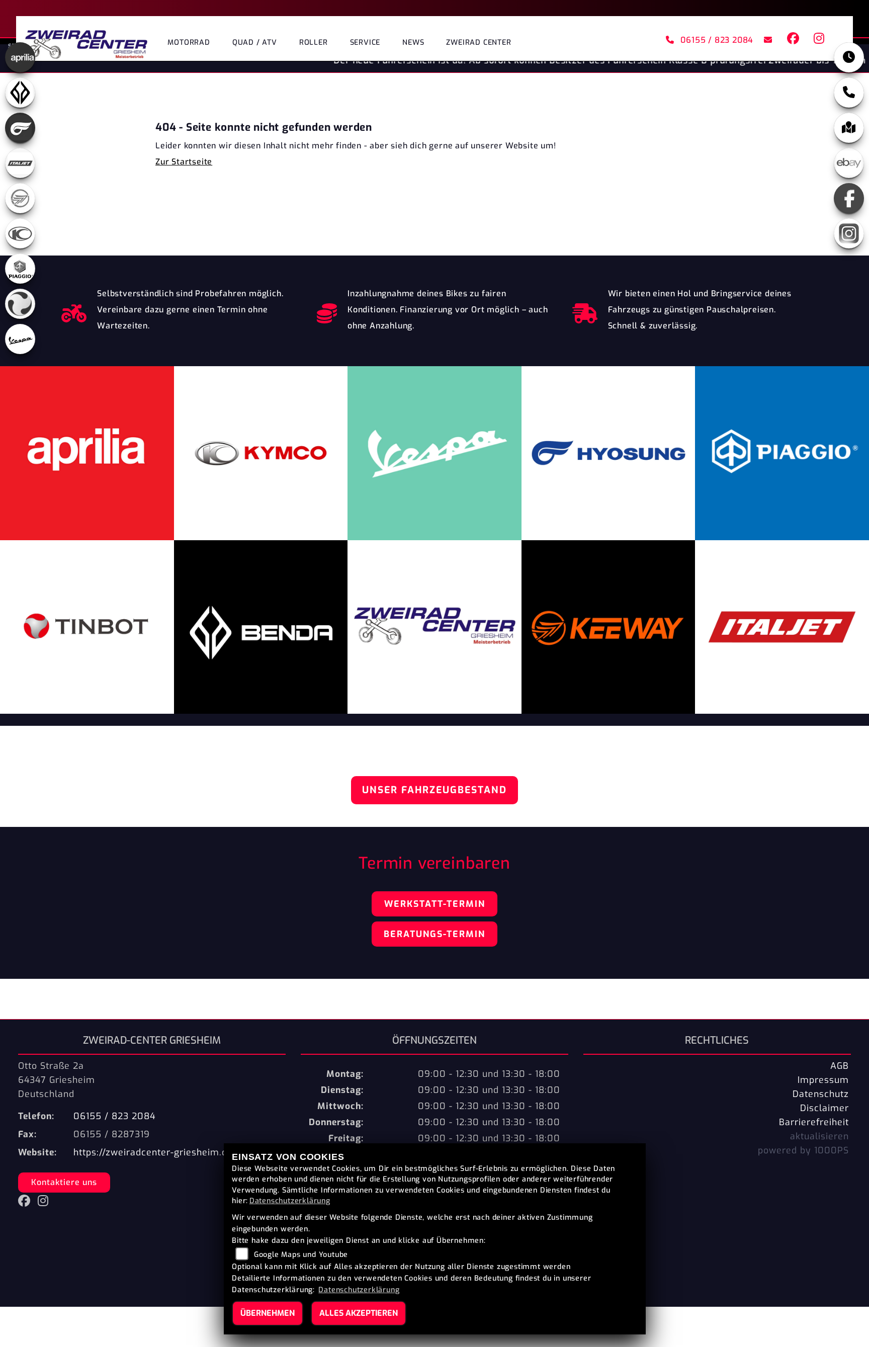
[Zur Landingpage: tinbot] (20, 304)
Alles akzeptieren (358, 1313)
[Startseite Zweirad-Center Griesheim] (86, 41)
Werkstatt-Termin (434, 904)
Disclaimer (824, 1108)
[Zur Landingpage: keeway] (20, 198)
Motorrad (188, 42)
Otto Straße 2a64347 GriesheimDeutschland (56, 1080)
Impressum (823, 1080)
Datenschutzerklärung (289, 1201)
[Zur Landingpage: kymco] (20, 233)
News (413, 42)
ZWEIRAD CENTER (478, 42)
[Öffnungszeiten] (849, 57)
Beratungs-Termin (434, 934)
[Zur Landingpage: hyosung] (20, 128)
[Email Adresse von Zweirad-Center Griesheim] (766, 40)
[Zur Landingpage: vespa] (20, 339)
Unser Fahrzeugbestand (434, 790)
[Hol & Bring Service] (585, 311)
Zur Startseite (183, 161)
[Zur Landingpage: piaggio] (20, 269)
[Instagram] (849, 233)
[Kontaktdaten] (849, 92)
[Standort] (849, 128)
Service (365, 42)
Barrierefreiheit (814, 1122)
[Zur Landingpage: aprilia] (20, 57)
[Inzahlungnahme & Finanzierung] (327, 311)
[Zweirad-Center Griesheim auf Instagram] (817, 40)
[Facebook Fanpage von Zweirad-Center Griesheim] (792, 40)
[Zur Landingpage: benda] (20, 92)
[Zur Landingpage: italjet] (20, 163)
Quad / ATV (254, 42)
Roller (313, 42)
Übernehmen (267, 1313)
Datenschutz (821, 1094)
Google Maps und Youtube (301, 1254)
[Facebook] (849, 198)
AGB (839, 1066)
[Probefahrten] (74, 311)
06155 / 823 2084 (717, 40)
